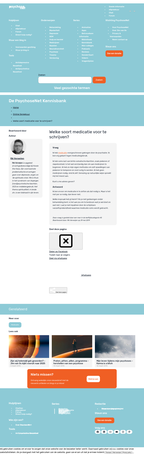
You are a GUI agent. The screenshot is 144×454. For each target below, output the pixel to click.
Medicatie (15, 325)
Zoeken (41, 75)
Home (16, 108)
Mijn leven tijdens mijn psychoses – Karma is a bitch (115, 362)
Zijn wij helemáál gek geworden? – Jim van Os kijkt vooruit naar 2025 (27, 362)
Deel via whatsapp (58, 258)
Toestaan (108, 452)
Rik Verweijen (17, 158)
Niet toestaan (117, 452)
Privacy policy (127, 452)
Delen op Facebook (58, 252)
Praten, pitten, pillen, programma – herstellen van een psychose (71, 362)
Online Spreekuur (21, 114)
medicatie (62, 153)
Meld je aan (93, 379)
